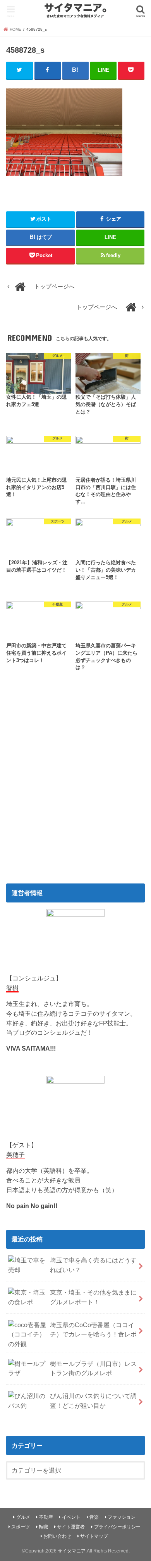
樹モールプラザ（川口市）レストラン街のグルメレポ (93, 1368)
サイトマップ (94, 1536)
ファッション (122, 1517)
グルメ (23, 1517)
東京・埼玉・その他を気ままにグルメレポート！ (93, 1297)
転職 (43, 1527)
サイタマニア (72, 1551)
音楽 (94, 1517)
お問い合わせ (57, 1536)
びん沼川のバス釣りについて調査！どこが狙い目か (93, 1400)
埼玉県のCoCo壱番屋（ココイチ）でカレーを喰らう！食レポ (93, 1329)
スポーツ (20, 1527)
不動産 (46, 1517)
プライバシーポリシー (117, 1527)
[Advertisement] (75, 788)
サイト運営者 (71, 1527)
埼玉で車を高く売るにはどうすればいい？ (93, 1265)
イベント (71, 1517)
